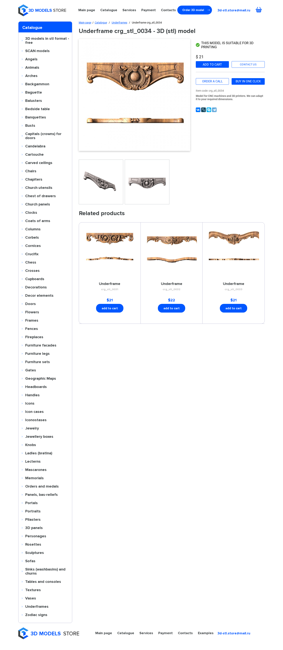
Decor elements (39, 295)
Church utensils (38, 187)
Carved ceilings (38, 163)
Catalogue (108, 10)
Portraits (33, 511)
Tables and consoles (43, 581)
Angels (31, 59)
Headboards (36, 387)
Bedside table (37, 109)
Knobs (30, 445)
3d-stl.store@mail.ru (234, 10)
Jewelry (32, 428)
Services (129, 10)
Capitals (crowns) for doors (43, 136)
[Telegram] (214, 109)
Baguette (33, 92)
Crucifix (32, 254)
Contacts (168, 10)
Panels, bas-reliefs (41, 494)
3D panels (34, 528)
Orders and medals (42, 486)
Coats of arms (37, 221)
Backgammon (37, 84)
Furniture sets (37, 362)
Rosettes (33, 544)
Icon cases (34, 411)
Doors (30, 304)
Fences (31, 328)
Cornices (33, 245)
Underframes (37, 606)
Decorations (36, 287)
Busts (30, 125)
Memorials (34, 478)
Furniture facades (40, 345)
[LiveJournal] (203, 109)
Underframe (109, 286)
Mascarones (36, 469)
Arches (31, 76)
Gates (30, 370)
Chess (30, 262)
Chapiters (33, 179)
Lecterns (33, 461)
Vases (30, 598)
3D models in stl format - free (47, 40)
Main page (86, 10)
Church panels (37, 204)
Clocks (31, 212)
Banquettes (35, 117)
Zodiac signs (36, 615)
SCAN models (37, 51)
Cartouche (34, 154)
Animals (32, 67)
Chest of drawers (40, 196)
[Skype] (209, 109)
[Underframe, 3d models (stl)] (134, 95)
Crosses (32, 270)
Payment (148, 10)
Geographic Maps (40, 378)
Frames (31, 320)
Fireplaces (34, 337)
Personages (35, 536)
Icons (29, 403)
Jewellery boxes (39, 436)
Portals (31, 503)
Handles (32, 395)
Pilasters (33, 519)
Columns (33, 229)
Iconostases (36, 420)
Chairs (30, 171)
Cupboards (34, 279)
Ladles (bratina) (38, 453)
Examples (206, 633)
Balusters (33, 100)
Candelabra (35, 146)
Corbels (32, 237)
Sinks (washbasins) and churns (45, 571)
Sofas (30, 561)
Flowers (32, 312)
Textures (33, 590)
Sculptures (34, 552)
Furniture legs (37, 353)
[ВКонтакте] (198, 109)
